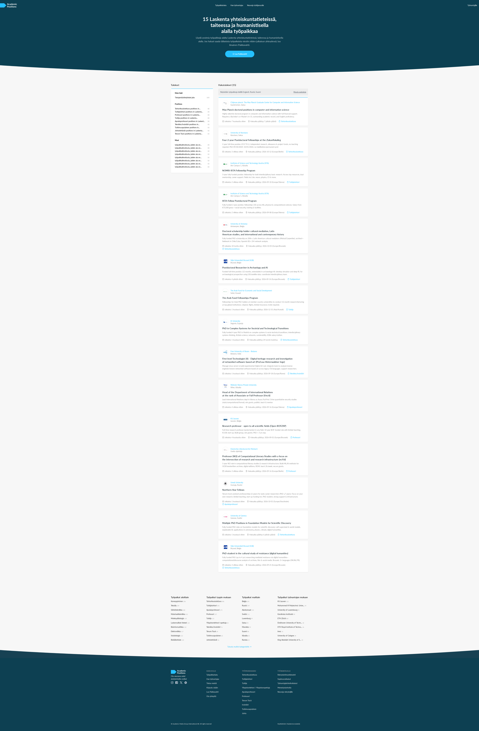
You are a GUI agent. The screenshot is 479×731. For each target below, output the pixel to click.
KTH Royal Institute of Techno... (291, 627)
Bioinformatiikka (178, 627)
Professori (296, 437)
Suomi (245, 631)
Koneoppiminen (178, 601)
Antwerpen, (235, 226)
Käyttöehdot (282, 724)
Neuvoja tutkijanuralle (255, 5)
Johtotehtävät (212, 640)
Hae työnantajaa (237, 5)
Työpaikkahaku (221, 5)
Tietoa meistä (211, 683)
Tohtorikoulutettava (288, 121)
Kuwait (238, 293)
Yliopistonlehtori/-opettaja (217, 622)
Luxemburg (247, 618)
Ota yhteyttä (211, 696)
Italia (239, 353)
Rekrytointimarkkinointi (287, 674)
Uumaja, (234, 485)
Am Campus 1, (236, 165)
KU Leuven (235, 418)
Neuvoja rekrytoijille (285, 692)
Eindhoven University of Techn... (291, 622)
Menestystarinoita (284, 687)
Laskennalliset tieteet (180, 622)
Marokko (246, 627)
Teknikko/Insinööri (296, 373)
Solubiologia (177, 635)
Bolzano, (234, 353)
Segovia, (234, 323)
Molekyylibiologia (179, 618)
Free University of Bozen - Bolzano (244, 351)
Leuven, (234, 421)
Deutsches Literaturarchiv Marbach (244, 449)
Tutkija (290, 309)
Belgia (242, 226)
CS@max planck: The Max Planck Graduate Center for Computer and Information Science (265, 102)
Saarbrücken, (236, 105)
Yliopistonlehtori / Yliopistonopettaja (256, 687)
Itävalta (245, 165)
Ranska (245, 640)
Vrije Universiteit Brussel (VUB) (242, 260)
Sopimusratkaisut (284, 679)
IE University (235, 321)
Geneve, (234, 518)
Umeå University (237, 482)
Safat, (233, 293)
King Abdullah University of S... (290, 640)
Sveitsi (239, 518)
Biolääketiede (177, 640)
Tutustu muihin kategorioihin (238, 646)
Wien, (233, 387)
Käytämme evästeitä (293, 724)
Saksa (243, 105)
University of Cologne (287, 635)
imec (280, 631)
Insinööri (245, 704)
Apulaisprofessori (295, 407)
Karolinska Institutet (286, 614)
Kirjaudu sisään (212, 687)
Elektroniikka (177, 631)
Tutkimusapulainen (214, 635)
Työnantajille (472, 5)
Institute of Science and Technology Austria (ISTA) (250, 163)
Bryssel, (234, 262)
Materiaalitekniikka (179, 614)
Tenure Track (212, 631)
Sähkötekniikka (178, 610)
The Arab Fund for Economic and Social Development (251, 290)
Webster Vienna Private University (243, 385)
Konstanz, (234, 135)
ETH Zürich (283, 618)
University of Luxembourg (288, 610)
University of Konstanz (239, 132)
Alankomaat (248, 610)
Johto (244, 713)
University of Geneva (238, 515)
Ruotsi (239, 485)
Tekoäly (175, 605)
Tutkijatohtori (294, 182)
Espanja (240, 323)
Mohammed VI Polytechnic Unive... (292, 605)
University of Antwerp (239, 223)
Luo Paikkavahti (241, 54)
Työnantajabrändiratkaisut (287, 683)
